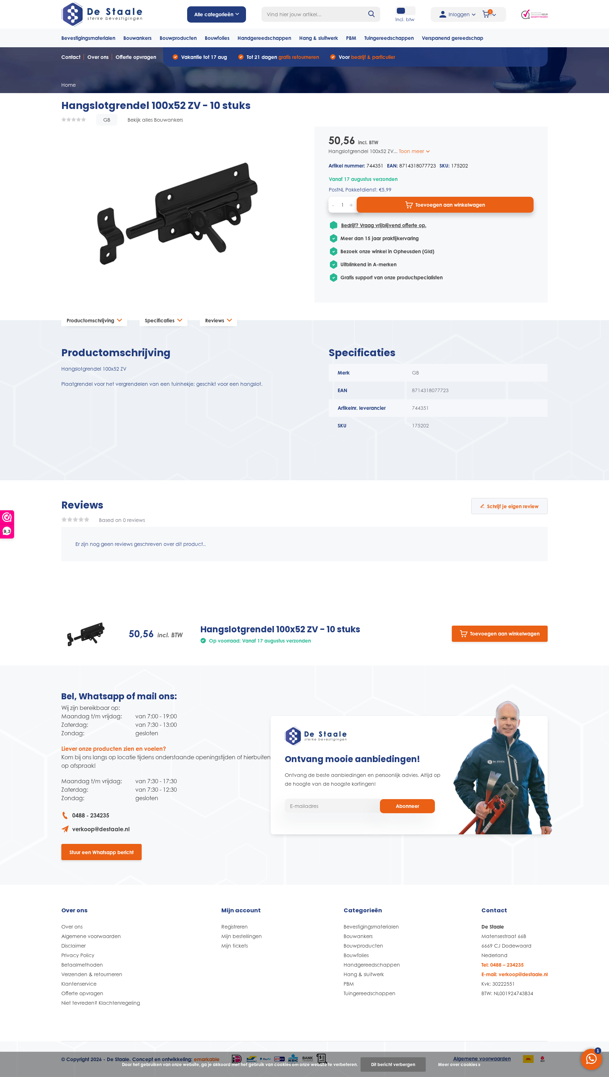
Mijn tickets (234, 946)
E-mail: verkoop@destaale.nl (514, 974)
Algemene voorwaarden (91, 936)
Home (68, 85)
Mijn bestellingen (241, 936)
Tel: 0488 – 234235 (502, 965)
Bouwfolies (217, 38)
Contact (70, 57)
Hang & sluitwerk (318, 38)
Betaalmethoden (82, 965)
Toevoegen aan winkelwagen (450, 205)
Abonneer (407, 806)
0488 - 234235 (90, 815)
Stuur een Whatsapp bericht (101, 852)
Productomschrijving (90, 320)
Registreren (234, 927)
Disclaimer (73, 946)
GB (106, 120)
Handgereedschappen (264, 38)
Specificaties (159, 320)
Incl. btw (404, 19)
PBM (351, 38)
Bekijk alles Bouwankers (155, 120)
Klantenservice (79, 984)
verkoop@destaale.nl (101, 829)
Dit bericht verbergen (393, 1064)
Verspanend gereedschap (452, 38)
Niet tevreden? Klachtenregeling (100, 1003)
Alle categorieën (213, 14)
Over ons (98, 57)
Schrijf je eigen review (513, 506)
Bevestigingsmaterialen (88, 38)
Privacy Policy (77, 955)
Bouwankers (137, 38)
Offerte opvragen (136, 57)
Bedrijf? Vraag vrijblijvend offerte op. (383, 225)
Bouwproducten (178, 38)
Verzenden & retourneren (91, 974)
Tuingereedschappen (389, 38)
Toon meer (412, 151)
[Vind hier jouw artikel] (372, 14)
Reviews (214, 320)
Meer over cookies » (459, 1064)
